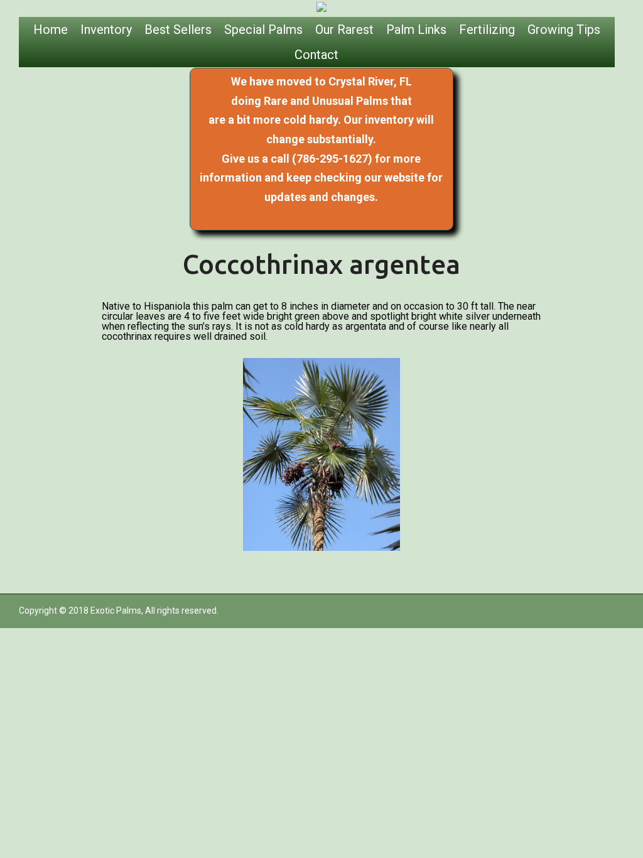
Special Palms (263, 29)
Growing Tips (563, 29)
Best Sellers (178, 29)
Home (50, 29)
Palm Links (416, 29)
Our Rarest (344, 29)
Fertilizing (487, 29)
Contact (316, 54)
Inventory (106, 29)
